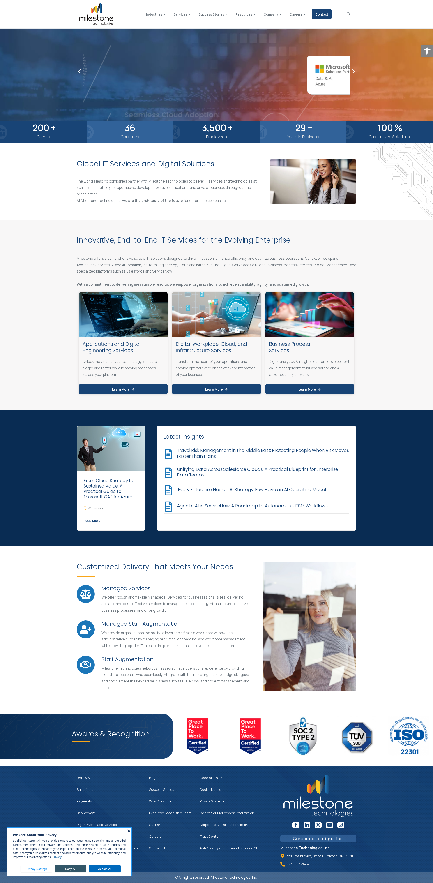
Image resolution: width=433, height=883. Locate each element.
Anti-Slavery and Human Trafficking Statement (235, 848)
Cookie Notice (210, 789)
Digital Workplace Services (97, 825)
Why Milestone (160, 801)
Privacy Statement (214, 801)
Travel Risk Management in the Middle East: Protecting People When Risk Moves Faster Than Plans (263, 453)
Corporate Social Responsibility (224, 825)
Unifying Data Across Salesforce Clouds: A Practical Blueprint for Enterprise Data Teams (257, 472)
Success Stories (161, 789)
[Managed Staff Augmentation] (86, 629)
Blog (152, 778)
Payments (84, 801)
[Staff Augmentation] (86, 665)
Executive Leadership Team (170, 813)
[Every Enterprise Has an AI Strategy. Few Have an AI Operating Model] (169, 490)
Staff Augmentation (127, 659)
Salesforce (85, 789)
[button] (427, 51)
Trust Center (209, 836)
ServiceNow (86, 813)
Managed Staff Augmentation (141, 623)
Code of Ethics (211, 778)
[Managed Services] (86, 594)
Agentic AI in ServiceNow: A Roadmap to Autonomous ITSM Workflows (253, 506)
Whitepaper (95, 508)
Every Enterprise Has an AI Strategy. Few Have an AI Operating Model (251, 489)
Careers (155, 836)
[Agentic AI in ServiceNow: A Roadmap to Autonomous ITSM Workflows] (169, 507)
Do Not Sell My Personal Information (227, 813)
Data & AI (83, 778)
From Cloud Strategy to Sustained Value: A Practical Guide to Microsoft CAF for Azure (108, 489)
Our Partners (158, 825)
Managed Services (125, 588)
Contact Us (158, 848)
